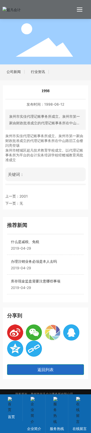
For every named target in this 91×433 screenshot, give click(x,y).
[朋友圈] (52, 332)
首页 (11, 417)
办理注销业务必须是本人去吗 (34, 261)
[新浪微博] (15, 332)
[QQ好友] (71, 332)
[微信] (34, 332)
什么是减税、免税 (25, 241)
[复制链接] (34, 349)
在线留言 (80, 428)
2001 (23, 196)
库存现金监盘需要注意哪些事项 (35, 281)
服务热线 (57, 428)
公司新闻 (14, 71)
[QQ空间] (15, 349)
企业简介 (34, 428)
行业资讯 (38, 71)
